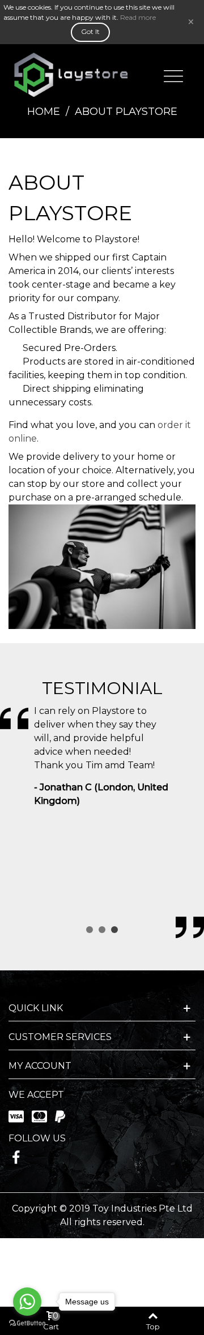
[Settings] (173, 74)
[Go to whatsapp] (27, 1301)
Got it (90, 31)
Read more (138, 17)
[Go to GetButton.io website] (27, 1323)
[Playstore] (70, 75)
